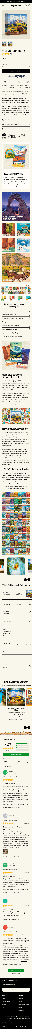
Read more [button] (10, 801)
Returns (20, 1007)
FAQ (3, 1007)
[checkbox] (9, 766)
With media (8, 766)
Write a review (16, 754)
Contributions (6, 1001)
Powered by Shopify (21, 1026)
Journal (4, 1004)
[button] (26, 5)
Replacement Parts (23, 1004)
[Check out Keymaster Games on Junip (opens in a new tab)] (18, 973)
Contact (20, 1001)
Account (20, 998)
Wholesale (21, 1010)
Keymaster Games (10, 1026)
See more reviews (16, 970)
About (3, 998)
